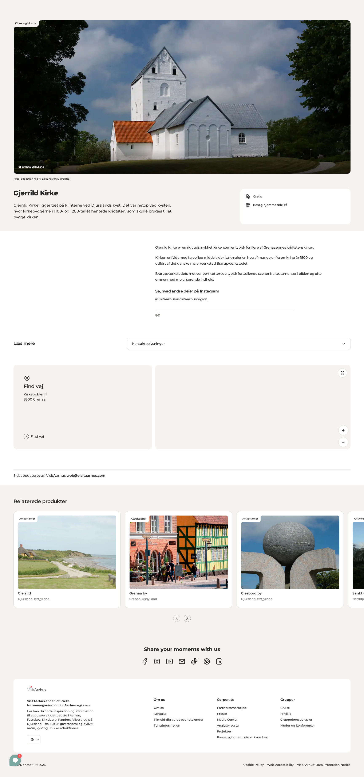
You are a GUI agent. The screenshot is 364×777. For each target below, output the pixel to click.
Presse (222, 714)
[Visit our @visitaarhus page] (194, 661)
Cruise (285, 708)
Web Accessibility (280, 765)
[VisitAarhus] (40, 688)
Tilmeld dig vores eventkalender (178, 720)
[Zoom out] (343, 442)
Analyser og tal (228, 725)
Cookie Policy (253, 765)
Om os (159, 708)
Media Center (227, 720)
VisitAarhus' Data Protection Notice (324, 765)
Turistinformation (167, 725)
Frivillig (286, 714)
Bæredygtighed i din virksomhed (242, 737)
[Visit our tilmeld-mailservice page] (182, 661)
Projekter (224, 731)
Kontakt (160, 714)
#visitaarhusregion (191, 299)
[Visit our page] (157, 661)
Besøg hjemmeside (268, 205)
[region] (253, 407)
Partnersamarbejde (232, 708)
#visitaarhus (165, 299)
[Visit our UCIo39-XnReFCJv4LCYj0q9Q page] (169, 661)
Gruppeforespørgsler (296, 720)
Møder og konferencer (297, 725)
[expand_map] (342, 373)
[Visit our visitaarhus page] (144, 661)
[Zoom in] (343, 430)
